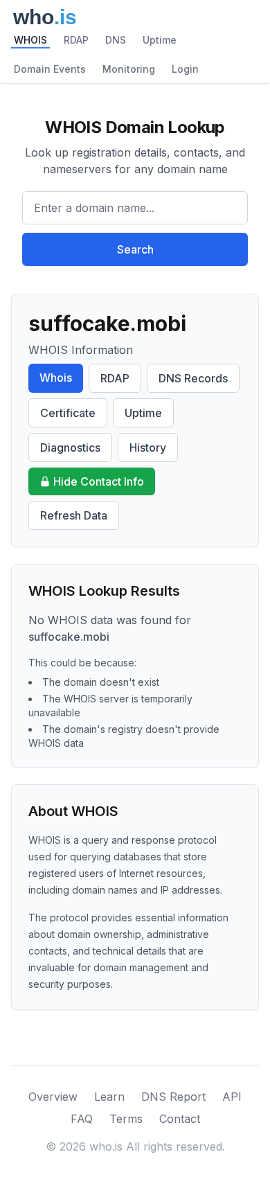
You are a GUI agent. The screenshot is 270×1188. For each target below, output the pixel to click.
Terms (126, 1119)
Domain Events (50, 69)
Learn (109, 1096)
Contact (179, 1119)
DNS (115, 40)
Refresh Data (73, 515)
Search (135, 249)
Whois (55, 377)
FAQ (82, 1119)
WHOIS (30, 40)
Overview (53, 1096)
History (147, 447)
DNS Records (193, 378)
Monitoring (128, 69)
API (232, 1096)
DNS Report (173, 1096)
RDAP (76, 40)
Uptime (160, 40)
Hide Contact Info (98, 481)
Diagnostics (70, 447)
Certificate (68, 413)
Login (185, 69)
